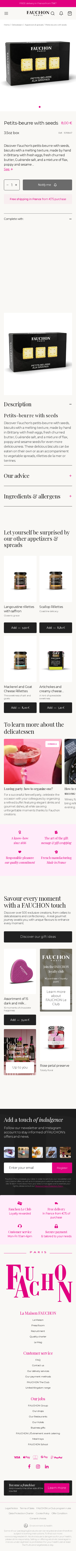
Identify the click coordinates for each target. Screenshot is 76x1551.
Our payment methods (38, 1376)
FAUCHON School (38, 1444)
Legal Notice (11, 1508)
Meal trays (37, 1438)
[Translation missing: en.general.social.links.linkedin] (46, 1466)
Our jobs (38, 1398)
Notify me (44, 185)
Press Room (37, 1325)
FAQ (38, 1359)
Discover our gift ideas (38, 937)
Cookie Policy (42, 1513)
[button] (6, 13)
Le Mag (38, 1342)
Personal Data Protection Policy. (49, 1186)
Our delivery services (38, 1371)
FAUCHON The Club (38, 1382)
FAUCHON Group (38, 1405)
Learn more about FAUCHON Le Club (56, 998)
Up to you (20, 1067)
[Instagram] (38, 1466)
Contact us (38, 1365)
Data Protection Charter (21, 1513)
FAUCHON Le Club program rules (53, 1508)
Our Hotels (38, 1422)
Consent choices (38, 1518)
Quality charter (38, 1336)
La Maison (38, 1319)
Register (62, 1168)
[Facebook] (29, 1466)
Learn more (57, 1488)
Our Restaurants (38, 1416)
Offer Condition (59, 1513)
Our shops (38, 1411)
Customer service (38, 1353)
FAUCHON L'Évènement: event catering (38, 1433)
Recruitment (38, 1331)
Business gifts (38, 1427)
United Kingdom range (38, 1387)
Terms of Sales (27, 1508)
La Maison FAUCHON (38, 1313)
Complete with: (13, 219)
